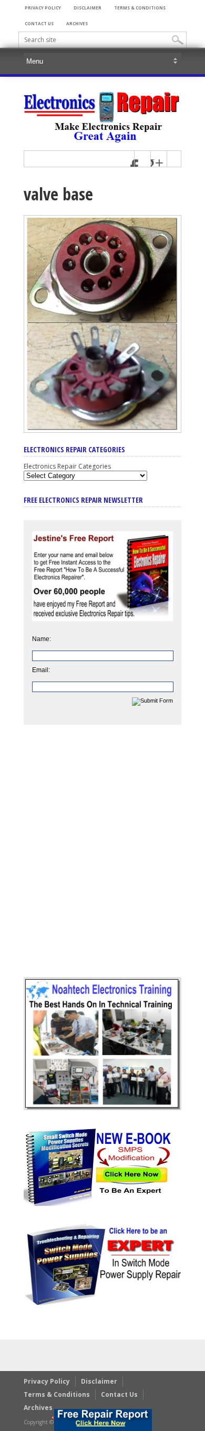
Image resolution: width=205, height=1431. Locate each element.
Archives (77, 23)
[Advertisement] (102, 858)
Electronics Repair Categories (67, 466)
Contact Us (39, 23)
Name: (41, 639)
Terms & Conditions (140, 8)
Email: (41, 670)
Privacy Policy (43, 8)
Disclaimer (87, 8)
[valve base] (102, 430)
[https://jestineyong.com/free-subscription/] (102, 1420)
